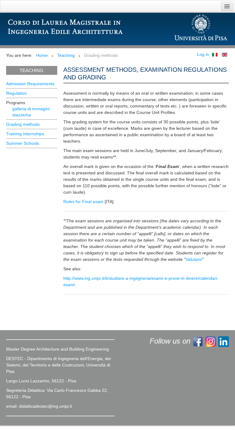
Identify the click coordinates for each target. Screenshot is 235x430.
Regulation (16, 93)
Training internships (25, 133)
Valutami (193, 259)
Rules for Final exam (83, 201)
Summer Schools (22, 143)
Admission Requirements (30, 83)
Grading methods (23, 124)
